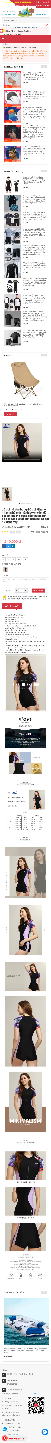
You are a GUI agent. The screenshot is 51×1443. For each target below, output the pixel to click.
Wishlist (7, 5)
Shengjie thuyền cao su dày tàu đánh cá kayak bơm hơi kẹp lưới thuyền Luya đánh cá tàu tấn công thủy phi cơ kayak (25, 1350)
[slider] (6, 531)
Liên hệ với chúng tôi (12, 1412)
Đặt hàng (39, 590)
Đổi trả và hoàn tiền (11, 1409)
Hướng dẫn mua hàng (12, 1402)
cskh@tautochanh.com (15, 1389)
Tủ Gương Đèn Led (11, 1434)
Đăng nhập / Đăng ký (42, 5)
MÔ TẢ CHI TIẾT (12, 606)
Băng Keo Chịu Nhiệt (12, 1430)
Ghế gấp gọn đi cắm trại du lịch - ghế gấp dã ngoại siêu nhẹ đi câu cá (23, 405)
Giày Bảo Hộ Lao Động (12, 1423)
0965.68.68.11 (12, 1380)
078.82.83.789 (12, 1384)
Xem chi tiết (10, 414)
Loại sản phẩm (8, 20)
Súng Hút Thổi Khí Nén (13, 1427)
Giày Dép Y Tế (10, 1420)
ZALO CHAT (32, 1394)
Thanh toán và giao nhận (13, 1405)
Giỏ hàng (28, 5)
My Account (43, 2)
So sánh (17, 5)
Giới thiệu (8, 1398)
